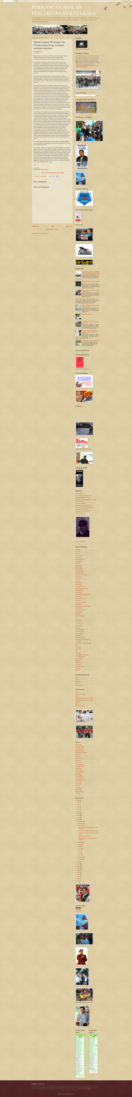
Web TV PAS (78, 789)
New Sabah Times (80, 766)
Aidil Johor (78, 549)
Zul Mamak (78, 668)
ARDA (77, 677)
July (79, 846)
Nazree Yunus (79, 612)
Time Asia (78, 785)
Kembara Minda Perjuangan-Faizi (83, 594)
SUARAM (78, 702)
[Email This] (52, 176)
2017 (78, 811)
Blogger (72, 1094)
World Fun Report (79, 791)
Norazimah (78, 613)
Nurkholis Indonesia (80, 615)
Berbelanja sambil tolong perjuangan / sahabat (86, 499)
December (80, 821)
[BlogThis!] (54, 176)
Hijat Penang (78, 584)
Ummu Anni (78, 652)
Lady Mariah (78, 600)
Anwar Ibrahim (79, 565)
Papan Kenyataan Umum (87, 314)
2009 (78, 868)
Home (52, 226)
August (80, 844)
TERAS (77, 704)
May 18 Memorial (79, 685)
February (80, 857)
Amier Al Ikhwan (79, 555)
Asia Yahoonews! (79, 748)
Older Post (69, 226)
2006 (78, 874)
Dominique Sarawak (80, 572)
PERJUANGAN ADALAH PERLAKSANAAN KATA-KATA (63, 10)
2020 (78, 804)
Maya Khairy (78, 608)
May (79, 850)
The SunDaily (79, 783)
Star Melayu (78, 774)
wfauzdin (77, 660)
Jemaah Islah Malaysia (81, 694)
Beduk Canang (79, 567)
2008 (78, 870)
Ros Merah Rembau (80, 629)
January (80, 859)
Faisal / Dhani (79, 578)
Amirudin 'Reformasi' (80, 559)
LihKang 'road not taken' (81, 602)
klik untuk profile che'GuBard (84, 1088)
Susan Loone (78, 641)
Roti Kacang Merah (80, 631)
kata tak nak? (79, 592)
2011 (78, 864)
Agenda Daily (78, 744)
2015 (78, 815)
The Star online (79, 781)
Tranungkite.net (79, 787)
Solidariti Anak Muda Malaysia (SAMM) (84, 700)
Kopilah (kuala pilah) (80, 598)
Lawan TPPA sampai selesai (84, 836)
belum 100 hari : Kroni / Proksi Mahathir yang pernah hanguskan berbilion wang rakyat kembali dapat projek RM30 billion (91, 273)
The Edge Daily (79, 776)
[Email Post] (50, 176)
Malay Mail (78, 756)
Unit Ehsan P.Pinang (80, 706)
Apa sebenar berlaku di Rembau (83, 497)
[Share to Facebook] (57, 176)
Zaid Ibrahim (78, 662)
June (79, 848)
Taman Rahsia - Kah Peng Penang (83, 643)
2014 (78, 817)
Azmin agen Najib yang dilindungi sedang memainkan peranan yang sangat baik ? (89, 332)
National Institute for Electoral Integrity (84, 698)
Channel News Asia (80, 750)
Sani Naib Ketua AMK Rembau (82, 639)
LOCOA (77, 683)
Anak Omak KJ (79, 561)
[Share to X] (55, 176)
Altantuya (78, 553)
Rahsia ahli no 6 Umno (81, 513)
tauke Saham (78, 649)
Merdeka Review (79, 764)
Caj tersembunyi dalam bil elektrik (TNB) (91, 340)
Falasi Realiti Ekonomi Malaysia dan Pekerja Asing (87, 299)
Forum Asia (78, 681)
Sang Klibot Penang (80, 637)
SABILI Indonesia (79, 772)
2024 (78, 802)
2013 (78, 819)
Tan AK (77, 645)
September (80, 842)
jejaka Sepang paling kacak (82, 588)
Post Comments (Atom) (43, 233)
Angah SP (78, 563)
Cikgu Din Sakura (79, 571)
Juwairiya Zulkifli (79, 590)
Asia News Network (80, 746)
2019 (78, 807)
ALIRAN (77, 692)
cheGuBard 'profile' (80, 501)
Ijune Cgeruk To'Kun (80, 586)
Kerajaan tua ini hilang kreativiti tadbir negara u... (89, 830)
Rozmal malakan (79, 633)
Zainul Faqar (78, 664)
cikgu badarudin (79, 569)
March (79, 854)
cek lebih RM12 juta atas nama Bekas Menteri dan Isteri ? (90, 306)
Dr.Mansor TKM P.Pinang (81, 574)
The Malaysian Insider (80, 780)
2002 (78, 881)
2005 (78, 876)
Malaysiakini (78, 760)
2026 (78, 800)
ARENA (77, 679)
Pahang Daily (78, 768)
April (79, 852)
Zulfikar (77, 670)
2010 (78, 866)
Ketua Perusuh (79, 596)
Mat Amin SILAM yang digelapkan (83, 606)
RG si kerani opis (79, 623)
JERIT (77, 696)
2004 (78, 878)
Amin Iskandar (79, 557)
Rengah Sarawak (79, 770)
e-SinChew (78, 793)
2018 (78, 809)
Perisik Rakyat (79, 619)
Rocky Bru (78, 627)
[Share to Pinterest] (58, 176)
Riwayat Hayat (79, 625)
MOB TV (77, 754)
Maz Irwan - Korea (80, 610)
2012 (78, 861)
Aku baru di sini (79, 493)
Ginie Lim (78, 580)
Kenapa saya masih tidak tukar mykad (84, 507)
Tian (76, 651)
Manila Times (79, 762)
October (80, 825)
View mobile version (52, 229)
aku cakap (78, 551)
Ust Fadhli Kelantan (80, 656)
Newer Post (35, 226)
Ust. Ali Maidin (79, 658)
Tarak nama (78, 647)
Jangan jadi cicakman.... (81, 503)
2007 (78, 872)
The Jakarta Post (79, 778)
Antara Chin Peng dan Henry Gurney (84, 495)
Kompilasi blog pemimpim (81, 752)
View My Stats (79, 910)
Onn (76, 617)
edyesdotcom (79, 576)
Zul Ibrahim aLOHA (80, 666)
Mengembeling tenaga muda (82, 509)
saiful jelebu (78, 635)
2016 (78, 813)
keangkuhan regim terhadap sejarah (83, 505)
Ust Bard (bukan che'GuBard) (82, 654)
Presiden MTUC (79, 621)
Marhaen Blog (79, 604)
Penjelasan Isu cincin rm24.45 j (82, 511)
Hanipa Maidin (79, 582)
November (80, 823)
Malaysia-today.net (80, 758)
